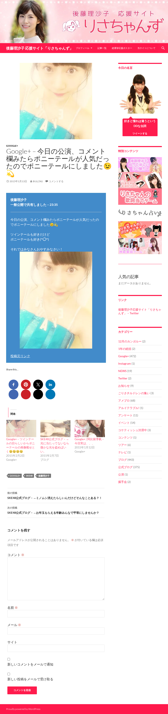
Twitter (122, 378)
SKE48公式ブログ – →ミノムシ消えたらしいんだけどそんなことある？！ (54, 495)
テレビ (122, 452)
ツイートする (140, 133)
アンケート (125, 415)
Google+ (12, 145)
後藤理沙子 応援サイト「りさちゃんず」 (39, 48)
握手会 (122, 482)
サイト (12, 642)
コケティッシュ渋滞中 (132, 430)
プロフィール (82, 48)
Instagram (124, 363)
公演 (121, 474)
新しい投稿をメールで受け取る (30, 679)
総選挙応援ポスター (122, 48)
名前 (12, 607)
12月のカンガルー (130, 341)
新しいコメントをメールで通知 (30, 664)
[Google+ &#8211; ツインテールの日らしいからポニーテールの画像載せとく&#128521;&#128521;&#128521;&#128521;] (21, 428)
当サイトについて (146, 48)
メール (14, 625)
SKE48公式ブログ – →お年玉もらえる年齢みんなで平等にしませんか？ (53, 510)
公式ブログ (125, 467)
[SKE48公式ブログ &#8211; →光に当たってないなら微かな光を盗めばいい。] (55, 428)
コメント (15, 555)
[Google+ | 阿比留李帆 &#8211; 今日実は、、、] (90, 428)
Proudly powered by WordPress (23, 709)
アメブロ (124, 400)
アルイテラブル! (128, 408)
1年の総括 (124, 348)
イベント (124, 422)
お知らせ (124, 385)
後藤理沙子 (44, 475)
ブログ (122, 459)
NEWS (122, 371)
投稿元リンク (20, 356)
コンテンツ (125, 437)
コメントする (56, 181)
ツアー (122, 445)
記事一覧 (102, 48)
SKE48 (29, 475)
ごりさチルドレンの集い (134, 393)
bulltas (38, 181)
